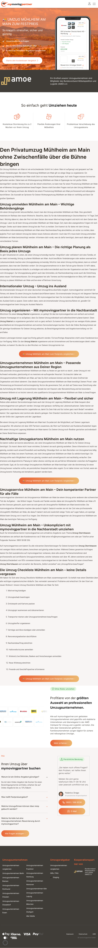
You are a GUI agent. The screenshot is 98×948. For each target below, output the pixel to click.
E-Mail (74, 811)
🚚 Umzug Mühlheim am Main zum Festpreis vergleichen (48, 354)
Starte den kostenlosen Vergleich (21, 60)
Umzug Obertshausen (81, 533)
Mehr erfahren (60, 743)
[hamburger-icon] (94, 4)
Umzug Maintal (23, 314)
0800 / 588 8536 (74, 802)
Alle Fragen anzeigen (14, 833)
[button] (5, 943)
